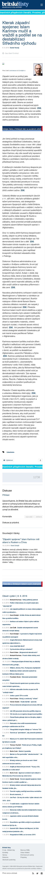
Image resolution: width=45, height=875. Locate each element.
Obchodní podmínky (8, 860)
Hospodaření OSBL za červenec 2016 (23, 834)
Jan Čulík (13, 627)
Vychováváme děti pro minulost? (21, 649)
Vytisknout (9, 460)
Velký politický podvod (30, 600)
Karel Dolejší (15, 545)
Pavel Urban (14, 652)
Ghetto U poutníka (25, 751)
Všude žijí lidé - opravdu (28, 702)
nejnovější (29, 517)
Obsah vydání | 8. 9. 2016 (14, 595)
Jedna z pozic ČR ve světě (19, 695)
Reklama (5, 857)
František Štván (15, 677)
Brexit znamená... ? (16, 794)
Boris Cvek (14, 751)
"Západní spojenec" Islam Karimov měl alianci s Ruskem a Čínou (20, 541)
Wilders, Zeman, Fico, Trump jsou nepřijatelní (25, 668)
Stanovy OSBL (25, 850)
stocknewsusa (13, 70)
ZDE (39, 108)
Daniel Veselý (14, 48)
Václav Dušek (14, 702)
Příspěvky (23, 857)
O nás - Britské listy (8, 850)
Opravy (4, 855)
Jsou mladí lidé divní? (17, 646)
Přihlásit (5, 495)
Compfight (21, 70)
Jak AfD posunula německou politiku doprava (25, 711)
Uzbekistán (10, 452)
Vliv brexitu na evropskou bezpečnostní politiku (26, 714)
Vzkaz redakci (25, 852)
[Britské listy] (22, 129)
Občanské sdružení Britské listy (25, 866)
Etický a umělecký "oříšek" (28, 698)
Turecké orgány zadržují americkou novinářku (25, 791)
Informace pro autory (27, 855)
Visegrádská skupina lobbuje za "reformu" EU (25, 729)
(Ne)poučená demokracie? (28, 652)
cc (24, 70)
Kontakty (5, 852)
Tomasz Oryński (15, 745)
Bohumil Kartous (15, 600)
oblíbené (39, 517)
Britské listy (18, 5)
